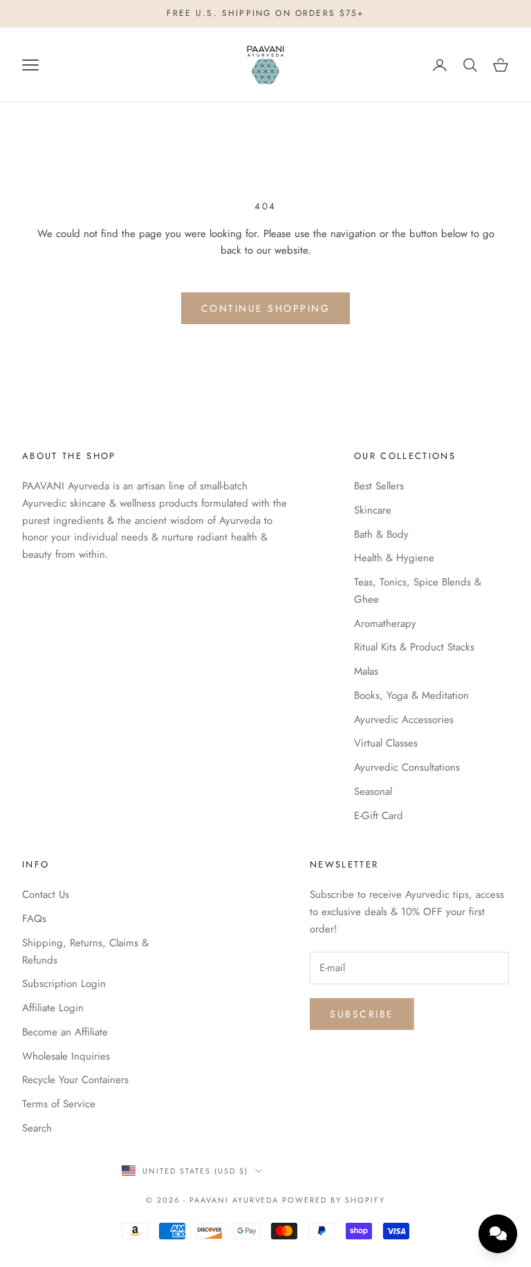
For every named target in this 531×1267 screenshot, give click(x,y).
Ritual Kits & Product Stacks (414, 647)
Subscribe (362, 1014)
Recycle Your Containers (75, 1079)
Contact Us (45, 894)
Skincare (372, 510)
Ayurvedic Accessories (404, 719)
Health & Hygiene (394, 557)
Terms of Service (58, 1103)
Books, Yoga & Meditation (411, 695)
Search (37, 1128)
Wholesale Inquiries (66, 1056)
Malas (366, 671)
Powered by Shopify (333, 1199)
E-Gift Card (378, 815)
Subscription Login (64, 983)
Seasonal (373, 791)
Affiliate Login (53, 1007)
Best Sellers (379, 486)
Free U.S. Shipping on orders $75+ (265, 13)
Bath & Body (381, 534)
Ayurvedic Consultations (407, 767)
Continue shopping (265, 308)
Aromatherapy (385, 623)
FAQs (34, 918)
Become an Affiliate (65, 1032)
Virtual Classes (386, 743)
